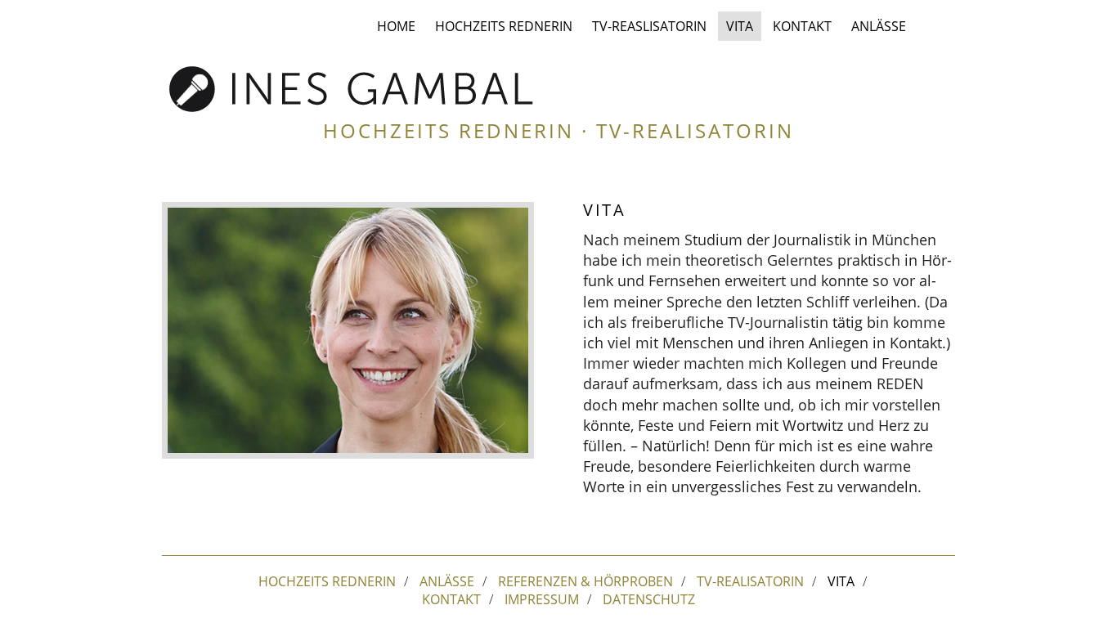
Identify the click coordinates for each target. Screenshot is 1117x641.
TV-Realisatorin (750, 581)
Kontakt (802, 26)
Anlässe (878, 26)
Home (396, 26)
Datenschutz (649, 599)
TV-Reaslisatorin (649, 26)
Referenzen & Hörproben (585, 581)
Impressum (542, 599)
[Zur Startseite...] (351, 88)
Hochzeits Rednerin (503, 26)
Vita (739, 26)
